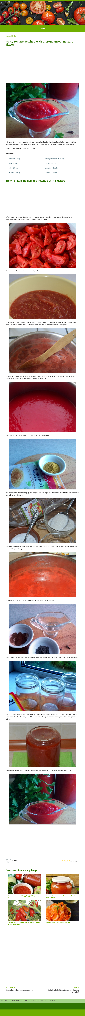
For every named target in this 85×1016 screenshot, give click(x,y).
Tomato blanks (11, 36)
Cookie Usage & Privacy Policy (34, 1001)
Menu (43, 28)
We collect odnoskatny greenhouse (19, 990)
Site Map (52, 1001)
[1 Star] (62, 860)
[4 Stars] (67, 860)
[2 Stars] (63, 860)
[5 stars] (69, 860)
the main (4, 1001)
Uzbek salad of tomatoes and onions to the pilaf (63, 991)
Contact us (14, 1001)
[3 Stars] (65, 860)
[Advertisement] (42, 63)
